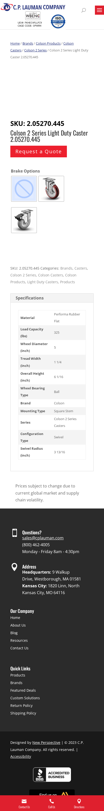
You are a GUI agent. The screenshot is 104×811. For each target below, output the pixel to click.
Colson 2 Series (35, 50)
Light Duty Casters (42, 281)
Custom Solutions (25, 697)
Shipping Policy (23, 713)
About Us (18, 625)
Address (29, 566)
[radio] (24, 188)
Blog (14, 632)
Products (67, 281)
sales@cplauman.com (43, 538)
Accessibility (20, 756)
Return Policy (21, 705)
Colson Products (48, 43)
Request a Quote (38, 151)
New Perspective (46, 742)
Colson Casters (50, 275)
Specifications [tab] (30, 298)
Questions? (32, 532)
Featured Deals (23, 690)
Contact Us (19, 648)
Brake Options (25, 171)
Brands (27, 43)
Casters (80, 268)
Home (15, 43)
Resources (19, 640)
